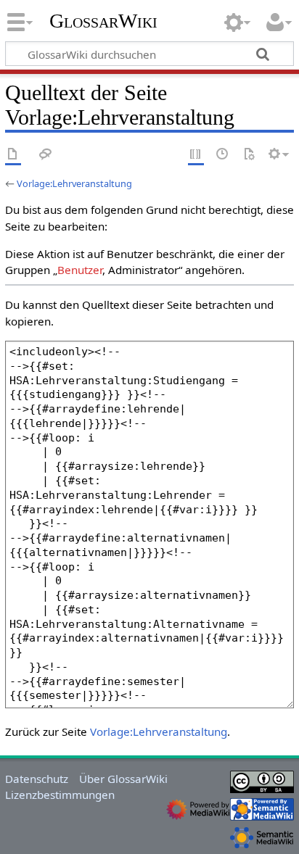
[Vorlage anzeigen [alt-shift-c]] (13, 154)
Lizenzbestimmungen (60, 794)
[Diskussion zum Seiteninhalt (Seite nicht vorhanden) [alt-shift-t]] (46, 154)
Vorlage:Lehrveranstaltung (74, 183)
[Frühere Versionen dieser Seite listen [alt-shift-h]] (223, 154)
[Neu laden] (249, 154)
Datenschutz (36, 778)
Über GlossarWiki (123, 778)
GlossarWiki (103, 21)
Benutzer (79, 269)
